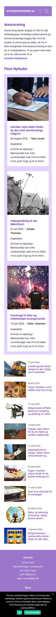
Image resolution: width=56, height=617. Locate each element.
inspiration (16, 144)
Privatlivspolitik (32, 612)
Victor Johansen (36, 323)
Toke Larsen (38, 138)
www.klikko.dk (31, 578)
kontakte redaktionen (15, 58)
